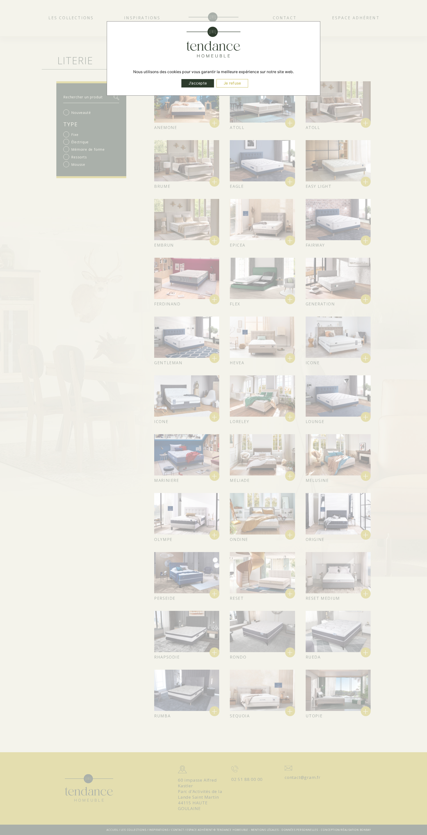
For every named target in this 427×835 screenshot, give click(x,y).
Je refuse (232, 83)
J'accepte (198, 83)
